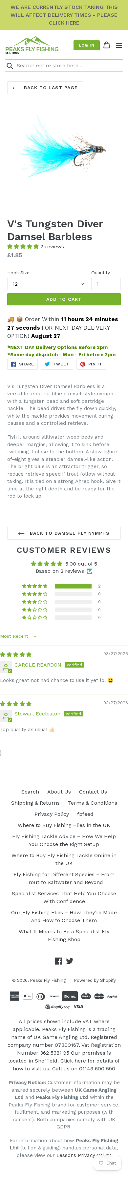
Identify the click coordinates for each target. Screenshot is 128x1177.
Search (30, 792)
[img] (16, 654)
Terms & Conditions (92, 803)
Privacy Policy (51, 814)
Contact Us (93, 792)
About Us (59, 792)
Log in (87, 45)
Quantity (100, 272)
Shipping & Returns (35, 803)
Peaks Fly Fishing (48, 980)
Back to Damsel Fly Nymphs (69, 533)
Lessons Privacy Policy (83, 1155)
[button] (23, 246)
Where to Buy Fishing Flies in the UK (64, 825)
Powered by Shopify (95, 980)
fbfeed (85, 814)
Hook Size (18, 272)
